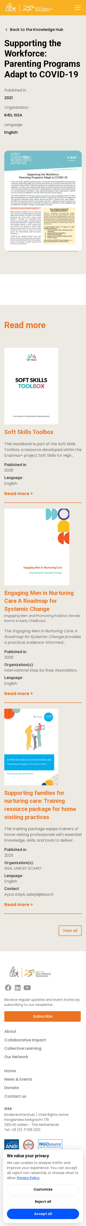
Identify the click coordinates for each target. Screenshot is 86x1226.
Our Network (16, 1057)
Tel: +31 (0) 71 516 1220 (22, 1129)
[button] (77, 7)
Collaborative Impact (25, 1040)
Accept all (43, 1213)
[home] (29, 7)
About (10, 1031)
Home (10, 1071)
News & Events (18, 1079)
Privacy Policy (28, 1177)
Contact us (15, 1096)
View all (70, 930)
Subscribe (42, 1016)
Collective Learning (22, 1048)
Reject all (43, 1201)
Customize (43, 1189)
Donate (11, 1087)
